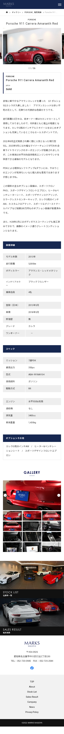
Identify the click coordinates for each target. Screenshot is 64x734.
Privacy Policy (32, 712)
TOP (32, 682)
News (32, 707)
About (32, 687)
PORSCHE (32, 20)
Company (32, 702)
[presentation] (5, 495)
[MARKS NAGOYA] (8, 4)
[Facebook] (32, 667)
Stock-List (32, 692)
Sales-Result (32, 697)
